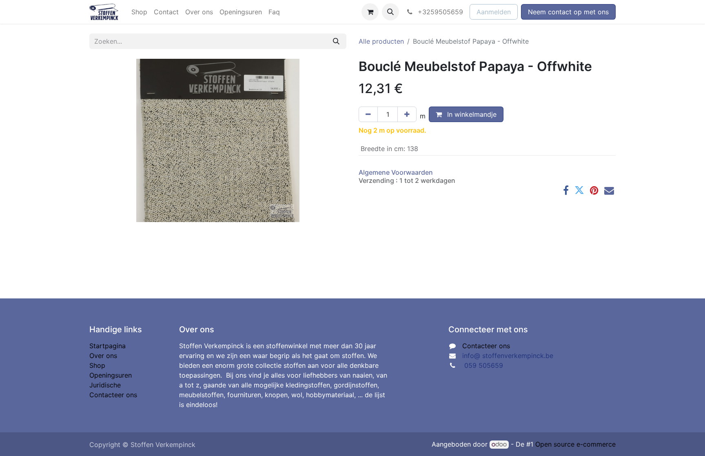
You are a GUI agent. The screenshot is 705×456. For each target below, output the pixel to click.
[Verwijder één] (368, 114)
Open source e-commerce (575, 444)
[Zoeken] (336, 41)
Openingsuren (110, 375)
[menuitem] (139, 12)
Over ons (103, 355)
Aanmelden (494, 12)
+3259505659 (439, 12)
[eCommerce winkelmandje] (370, 11)
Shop (97, 365)
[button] (390, 11)
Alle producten (381, 41)
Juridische (105, 385)
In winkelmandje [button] (471, 114)
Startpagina (107, 346)
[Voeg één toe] (407, 114)
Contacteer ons (113, 395)
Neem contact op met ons (568, 12)
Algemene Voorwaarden (396, 172)
